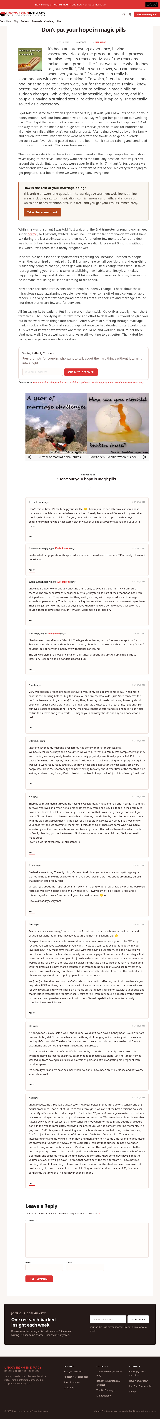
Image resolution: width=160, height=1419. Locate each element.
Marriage (100, 42)
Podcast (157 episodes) (76, 1376)
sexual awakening (123, 381)
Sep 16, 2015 (138, 796)
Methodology (103, 1395)
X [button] (157, 3)
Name (28, 1262)
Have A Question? (138, 1380)
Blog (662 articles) (73, 1371)
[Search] (124, 14)
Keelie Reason (36, 502)
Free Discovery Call (147, 14)
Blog (16, 21)
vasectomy (138, 381)
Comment (31, 1220)
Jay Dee (82, 42)
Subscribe (138, 1319)
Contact (133, 1391)
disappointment (58, 381)
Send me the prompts (81, 372)
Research (37, 21)
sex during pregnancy (102, 381)
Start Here (5, 21)
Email (69, 1262)
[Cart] (130, 14)
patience (85, 381)
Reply (32, 536)
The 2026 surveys (105, 1390)
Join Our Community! (140, 1386)
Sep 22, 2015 (138, 633)
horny (32, 234)
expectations (74, 381)
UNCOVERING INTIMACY (23, 1369)
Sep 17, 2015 (138, 1097)
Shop (59, 21)
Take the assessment (42, 212)
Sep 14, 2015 (138, 502)
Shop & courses (72, 1382)
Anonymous (63, 581)
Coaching (49, 21)
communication (41, 381)
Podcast (25, 21)
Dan (31, 924)
